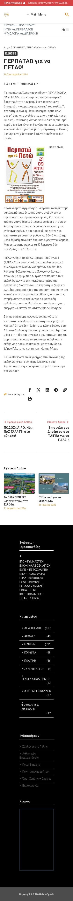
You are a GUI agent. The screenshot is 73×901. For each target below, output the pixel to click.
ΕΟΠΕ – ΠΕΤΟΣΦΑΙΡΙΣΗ (33, 569)
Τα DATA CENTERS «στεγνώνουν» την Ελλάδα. (16, 501)
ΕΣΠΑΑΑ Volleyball (30, 586)
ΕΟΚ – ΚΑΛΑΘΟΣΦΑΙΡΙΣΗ (34, 565)
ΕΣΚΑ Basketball (29, 581)
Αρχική (8, 47)
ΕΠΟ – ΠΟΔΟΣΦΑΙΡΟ (32, 573)
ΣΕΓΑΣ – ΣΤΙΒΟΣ (29, 598)
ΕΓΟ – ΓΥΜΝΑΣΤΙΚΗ (31, 561)
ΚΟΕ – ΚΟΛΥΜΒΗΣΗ (31, 594)
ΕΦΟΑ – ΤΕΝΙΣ (28, 590)
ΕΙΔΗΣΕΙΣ (19, 47)
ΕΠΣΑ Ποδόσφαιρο (31, 577)
